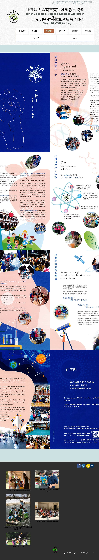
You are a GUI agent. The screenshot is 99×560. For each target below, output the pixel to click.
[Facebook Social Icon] (79, 466)
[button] (62, 31)
